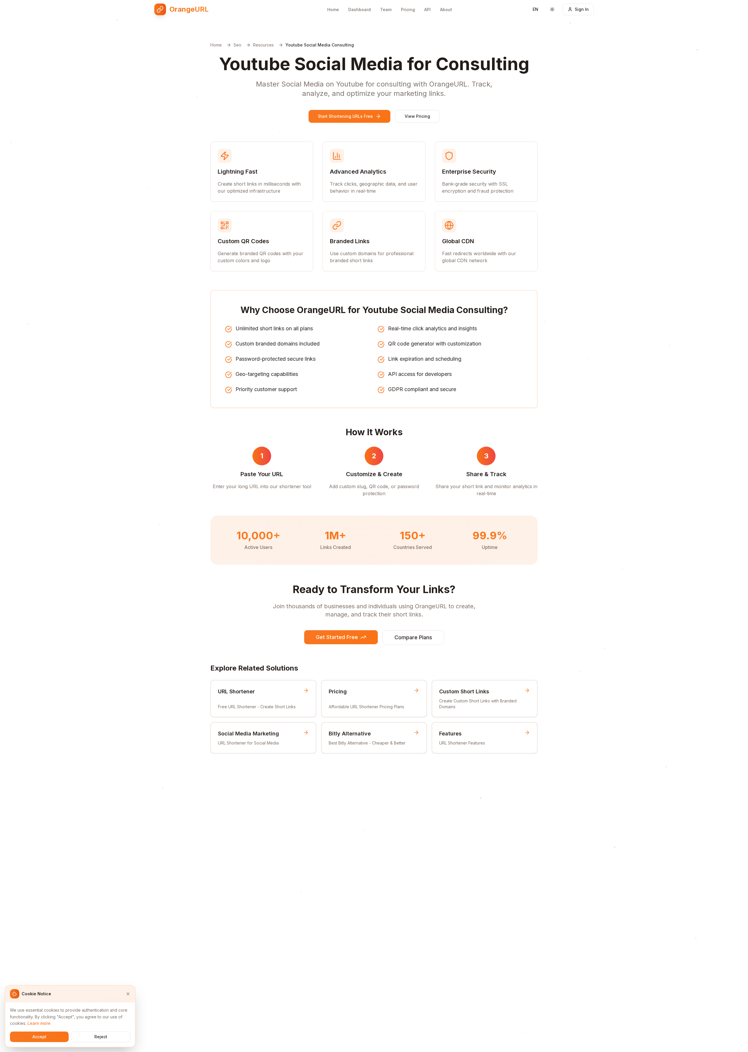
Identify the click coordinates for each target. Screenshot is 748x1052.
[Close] (128, 993)
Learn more (39, 1023)
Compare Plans (413, 637)
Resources (263, 44)
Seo (237, 44)
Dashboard (359, 9)
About (446, 9)
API (427, 9)
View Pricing (417, 116)
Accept (39, 1036)
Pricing (408, 9)
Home (333, 9)
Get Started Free (337, 637)
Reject (100, 1036)
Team (386, 9)
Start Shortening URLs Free (345, 116)
